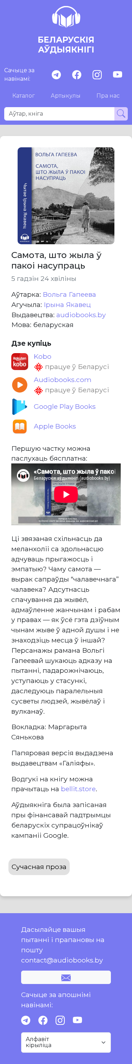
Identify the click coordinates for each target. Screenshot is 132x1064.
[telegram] (56, 75)
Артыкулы (66, 95)
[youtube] (117, 75)
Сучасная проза (39, 866)
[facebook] (76, 75)
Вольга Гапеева (69, 294)
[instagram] (97, 75)
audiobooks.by (81, 314)
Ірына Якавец (67, 304)
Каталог (23, 95)
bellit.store (78, 789)
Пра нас (108, 95)
